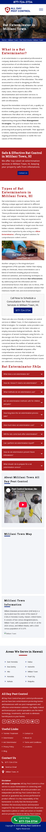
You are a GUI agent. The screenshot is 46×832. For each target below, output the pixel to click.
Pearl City (31, 676)
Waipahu (31, 681)
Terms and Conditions (33, 742)
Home (4, 40)
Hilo (8, 672)
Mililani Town (13, 40)
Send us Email (11, 767)
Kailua (30, 662)
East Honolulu (12, 662)
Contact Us (23, 173)
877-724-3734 (28, 820)
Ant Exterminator (9, 742)
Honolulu (10, 676)
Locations (28, 747)
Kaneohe (31, 667)
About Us (28, 738)
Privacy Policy (8, 747)
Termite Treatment (10, 733)
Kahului (10, 681)
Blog (5, 751)
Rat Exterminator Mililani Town (31, 40)
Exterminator (8, 738)
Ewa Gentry (11, 667)
